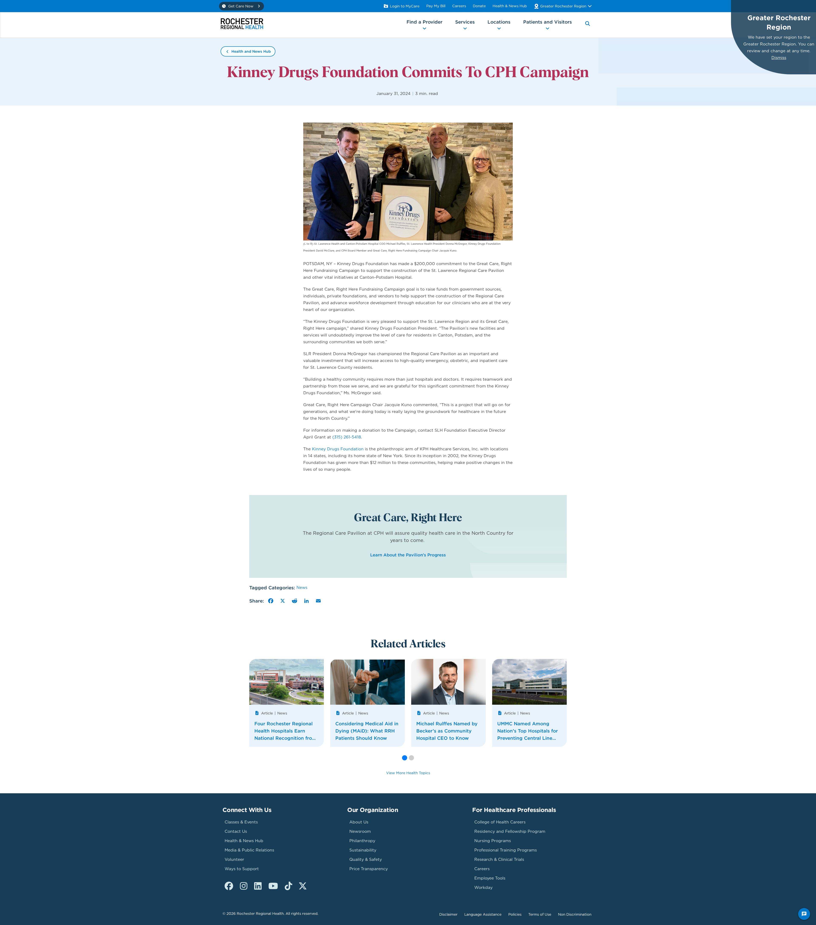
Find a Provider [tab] (424, 22)
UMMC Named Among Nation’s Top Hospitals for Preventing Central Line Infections (527, 731)
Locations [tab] (498, 22)
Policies (514, 914)
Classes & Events (241, 822)
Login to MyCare (404, 6)
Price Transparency (368, 868)
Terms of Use (539, 914)
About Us (358, 822)
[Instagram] (243, 886)
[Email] (318, 600)
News (301, 587)
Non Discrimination (574, 914)
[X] (282, 600)
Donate (479, 6)
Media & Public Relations (249, 850)
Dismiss (778, 57)
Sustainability (362, 850)
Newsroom (360, 831)
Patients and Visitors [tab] (547, 22)
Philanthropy (362, 840)
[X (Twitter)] (303, 886)
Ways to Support (242, 868)
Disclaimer (448, 914)
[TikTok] (288, 886)
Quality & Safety (365, 859)
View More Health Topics (408, 773)
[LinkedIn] (306, 600)
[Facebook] (270, 600)
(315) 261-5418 (346, 437)
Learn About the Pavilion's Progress (408, 554)
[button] (404, 757)
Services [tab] (465, 22)
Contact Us (236, 831)
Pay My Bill (435, 6)
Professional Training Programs (505, 850)
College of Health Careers (500, 822)
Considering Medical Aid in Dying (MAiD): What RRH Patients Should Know (366, 731)
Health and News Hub (251, 51)
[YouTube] (273, 886)
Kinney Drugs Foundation (338, 449)
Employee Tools (489, 878)
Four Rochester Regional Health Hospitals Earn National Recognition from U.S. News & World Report (285, 731)
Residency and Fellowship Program (509, 831)
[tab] (587, 27)
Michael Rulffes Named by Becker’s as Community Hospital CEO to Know (446, 731)
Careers (459, 6)
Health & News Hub (510, 6)
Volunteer (234, 859)
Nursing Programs (492, 840)
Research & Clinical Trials (499, 859)
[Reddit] (294, 600)
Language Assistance (483, 914)
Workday (483, 887)
